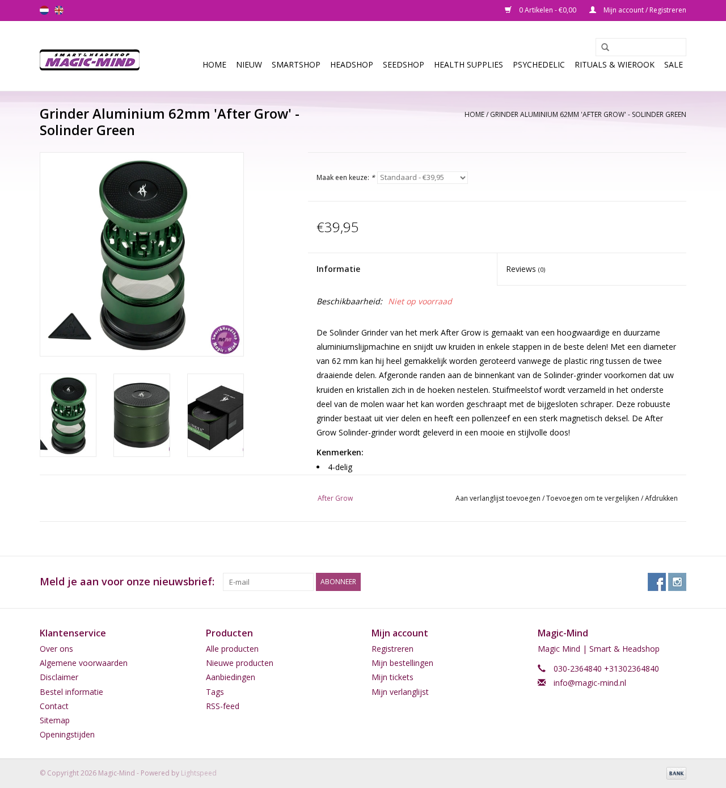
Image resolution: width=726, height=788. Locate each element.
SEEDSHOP (403, 64)
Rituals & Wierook (615, 64)
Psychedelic (539, 64)
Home (214, 64)
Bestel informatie (71, 691)
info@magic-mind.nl (590, 682)
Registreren (392, 648)
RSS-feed (222, 706)
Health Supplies (468, 64)
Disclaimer (59, 677)
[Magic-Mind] (93, 55)
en (59, 10)
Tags (215, 691)
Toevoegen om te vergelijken (593, 498)
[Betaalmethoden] (674, 773)
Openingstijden (67, 734)
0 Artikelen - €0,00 (547, 10)
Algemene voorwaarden (84, 662)
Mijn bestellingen (402, 662)
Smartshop (296, 64)
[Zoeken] (601, 47)
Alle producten (232, 648)
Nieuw (249, 64)
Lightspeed (199, 773)
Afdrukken (661, 498)
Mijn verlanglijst (400, 691)
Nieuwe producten (239, 662)
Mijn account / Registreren (644, 10)
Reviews (525, 268)
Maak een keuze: (345, 177)
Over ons (56, 648)
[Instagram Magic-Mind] (677, 582)
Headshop (351, 64)
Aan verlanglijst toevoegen (498, 498)
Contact (54, 706)
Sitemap (55, 720)
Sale (673, 64)
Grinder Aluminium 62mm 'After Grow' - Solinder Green (588, 114)
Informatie (338, 268)
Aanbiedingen (230, 677)
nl (44, 10)
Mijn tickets (392, 677)
